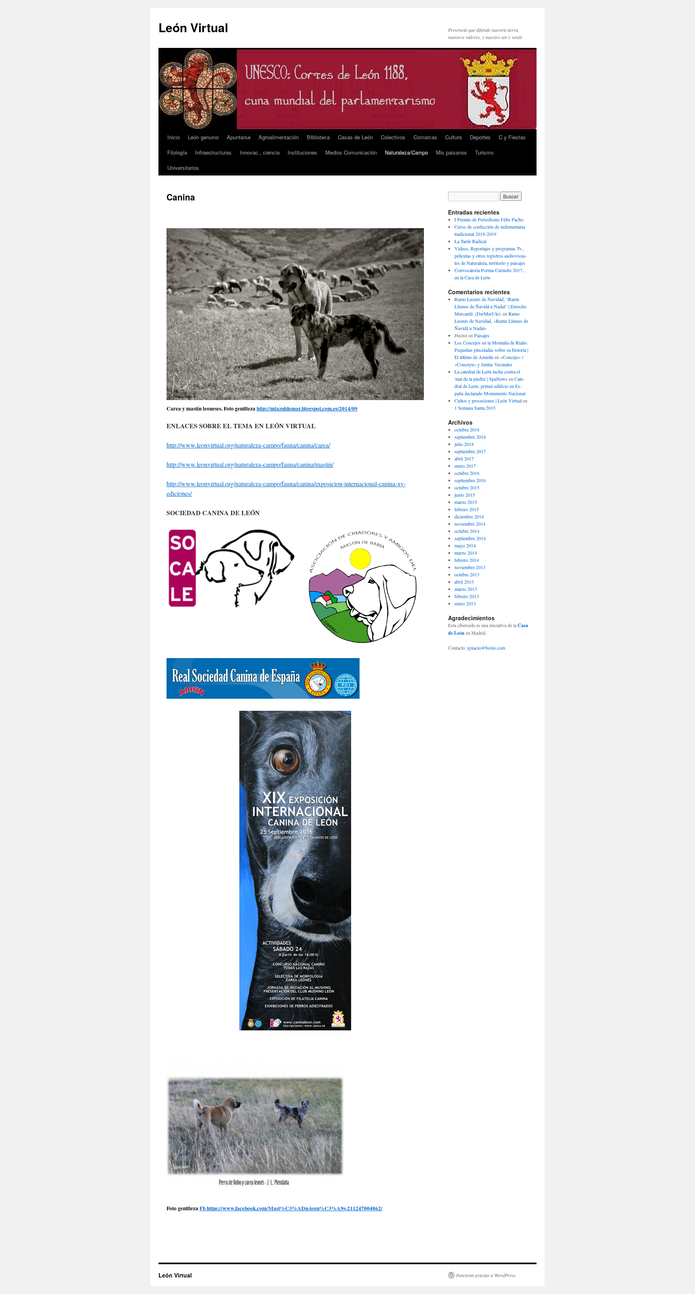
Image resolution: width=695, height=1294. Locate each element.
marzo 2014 (465, 552)
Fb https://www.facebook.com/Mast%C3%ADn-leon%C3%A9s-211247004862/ (290, 1208)
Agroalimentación (279, 137)
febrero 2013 (466, 596)
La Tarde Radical (470, 241)
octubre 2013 (466, 574)
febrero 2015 (466, 509)
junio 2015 (464, 494)
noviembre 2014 (469, 523)
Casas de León (355, 137)
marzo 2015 (465, 502)
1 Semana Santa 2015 (475, 408)
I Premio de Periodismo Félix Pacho (488, 219)
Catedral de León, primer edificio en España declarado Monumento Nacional (489, 386)
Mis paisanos (451, 152)
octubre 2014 (466, 531)
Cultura (453, 137)
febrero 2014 (466, 560)
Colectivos (393, 137)
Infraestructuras (213, 152)
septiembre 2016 (470, 480)
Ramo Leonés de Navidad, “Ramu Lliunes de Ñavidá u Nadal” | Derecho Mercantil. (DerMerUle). (490, 306)
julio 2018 (464, 444)
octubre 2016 (466, 473)
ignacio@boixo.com (486, 647)
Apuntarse (239, 137)
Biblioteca (318, 137)
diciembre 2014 (469, 516)
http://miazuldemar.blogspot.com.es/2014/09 (307, 409)
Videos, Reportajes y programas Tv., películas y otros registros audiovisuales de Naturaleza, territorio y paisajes (490, 255)
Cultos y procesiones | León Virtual (488, 400)
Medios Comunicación (351, 152)
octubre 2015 (466, 487)
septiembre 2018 (470, 436)
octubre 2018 (466, 429)
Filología (177, 152)
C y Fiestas (512, 137)
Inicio (173, 137)
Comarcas (425, 137)
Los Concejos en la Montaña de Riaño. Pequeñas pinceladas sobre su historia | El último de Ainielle (491, 349)
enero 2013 (465, 603)
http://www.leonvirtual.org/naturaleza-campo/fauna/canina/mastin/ (250, 464)
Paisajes (481, 335)
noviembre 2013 (469, 567)
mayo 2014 (465, 545)
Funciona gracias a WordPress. (486, 1275)
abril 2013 (464, 581)
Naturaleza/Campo (406, 152)
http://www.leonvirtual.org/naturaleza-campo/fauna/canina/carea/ (248, 445)
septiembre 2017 (470, 451)
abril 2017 (464, 458)
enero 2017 (465, 465)
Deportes (480, 137)
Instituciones (302, 152)
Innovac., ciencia (260, 152)
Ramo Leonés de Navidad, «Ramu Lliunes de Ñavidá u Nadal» (491, 320)
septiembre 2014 (470, 538)
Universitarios (183, 167)
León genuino (203, 137)
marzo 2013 (465, 589)
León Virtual (193, 27)
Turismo (484, 152)
